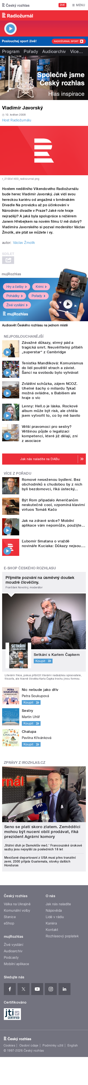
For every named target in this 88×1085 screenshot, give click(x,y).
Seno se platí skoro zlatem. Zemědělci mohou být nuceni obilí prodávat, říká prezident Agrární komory (42, 831)
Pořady (31, 51)
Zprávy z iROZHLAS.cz (24, 763)
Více (76, 51)
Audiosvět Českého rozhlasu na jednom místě (35, 325)
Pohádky (12, 296)
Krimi (39, 287)
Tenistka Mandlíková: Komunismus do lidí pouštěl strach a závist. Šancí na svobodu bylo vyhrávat (52, 368)
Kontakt (52, 930)
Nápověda (54, 910)
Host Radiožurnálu (16, 120)
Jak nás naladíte (58, 904)
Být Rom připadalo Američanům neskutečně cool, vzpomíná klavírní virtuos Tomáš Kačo (53, 505)
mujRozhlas (11, 274)
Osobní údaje (28, 1045)
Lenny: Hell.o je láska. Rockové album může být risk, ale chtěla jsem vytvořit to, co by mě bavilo (51, 411)
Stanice (10, 917)
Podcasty (11, 957)
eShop (9, 923)
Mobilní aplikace (16, 964)
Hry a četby (14, 287)
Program (10, 51)
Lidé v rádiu (55, 917)
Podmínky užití (53, 1045)
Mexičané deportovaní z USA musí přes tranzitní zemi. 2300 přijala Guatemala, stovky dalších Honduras (40, 861)
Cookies (9, 1045)
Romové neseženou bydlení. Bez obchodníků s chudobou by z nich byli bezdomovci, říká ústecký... (52, 484)
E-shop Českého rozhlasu (30, 568)
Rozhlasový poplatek (62, 936)
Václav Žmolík (24, 243)
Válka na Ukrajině (17, 904)
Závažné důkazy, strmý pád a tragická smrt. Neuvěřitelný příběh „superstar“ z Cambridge (52, 347)
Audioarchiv (54, 51)
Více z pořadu (17, 473)
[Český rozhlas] (15, 5)
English (72, 1045)
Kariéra (51, 923)
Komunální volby (17, 910)
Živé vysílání (15, 305)
